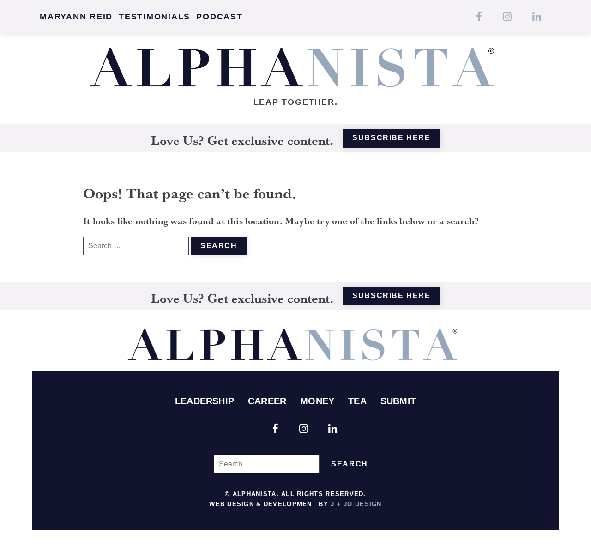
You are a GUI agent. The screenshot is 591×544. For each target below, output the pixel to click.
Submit (398, 401)
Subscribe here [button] (391, 138)
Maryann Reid (76, 16)
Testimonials (154, 16)
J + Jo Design (356, 504)
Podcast (219, 16)
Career (267, 401)
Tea (357, 401)
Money (317, 401)
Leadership (204, 401)
